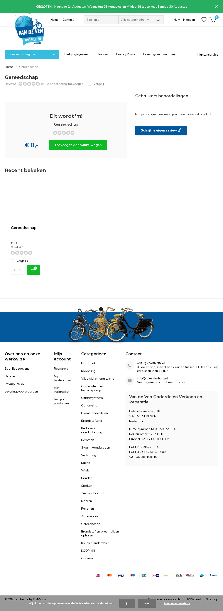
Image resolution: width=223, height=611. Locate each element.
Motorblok (88, 363)
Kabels (86, 463)
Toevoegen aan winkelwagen (78, 145)
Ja (127, 603)
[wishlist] (203, 19)
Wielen (86, 470)
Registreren (62, 368)
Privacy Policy (125, 54)
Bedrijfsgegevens (76, 54)
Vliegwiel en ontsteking (97, 379)
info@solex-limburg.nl (152, 378)
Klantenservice (208, 54)
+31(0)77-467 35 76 (151, 363)
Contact (68, 19)
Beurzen (102, 54)
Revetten (87, 508)
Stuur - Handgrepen (95, 447)
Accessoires (89, 516)
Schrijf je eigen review (159, 130)
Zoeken (158, 19)
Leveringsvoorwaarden (159, 54)
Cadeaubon (89, 558)
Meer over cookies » (177, 603)
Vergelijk (22, 261)
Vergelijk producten (61, 401)
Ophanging (89, 405)
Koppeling (88, 371)
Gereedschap (24, 227)
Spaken (86, 486)
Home (55, 19)
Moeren (86, 501)
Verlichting (88, 455)
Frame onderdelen (94, 413)
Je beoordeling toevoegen (64, 84)
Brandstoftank (91, 421)
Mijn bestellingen (62, 378)
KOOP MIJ (88, 551)
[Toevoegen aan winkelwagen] (33, 270)
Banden (86, 478)
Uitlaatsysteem (92, 398)
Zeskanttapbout (92, 493)
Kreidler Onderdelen (95, 543)
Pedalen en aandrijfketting (91, 430)
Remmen (87, 440)
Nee (146, 603)
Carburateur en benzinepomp (92, 388)
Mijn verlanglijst (61, 390)
